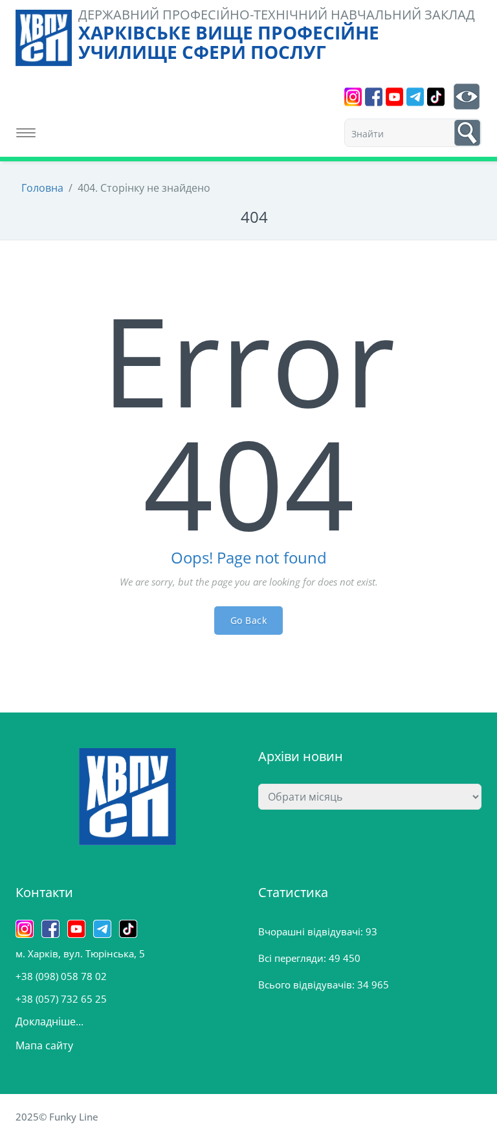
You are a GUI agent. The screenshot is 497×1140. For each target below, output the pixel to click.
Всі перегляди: (293, 958)
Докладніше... (49, 1021)
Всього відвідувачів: (307, 984)
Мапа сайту (44, 1045)
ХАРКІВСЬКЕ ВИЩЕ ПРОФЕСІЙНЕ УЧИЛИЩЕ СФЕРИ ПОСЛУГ (228, 42)
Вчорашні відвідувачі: (312, 931)
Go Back (248, 620)
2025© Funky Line (57, 1116)
